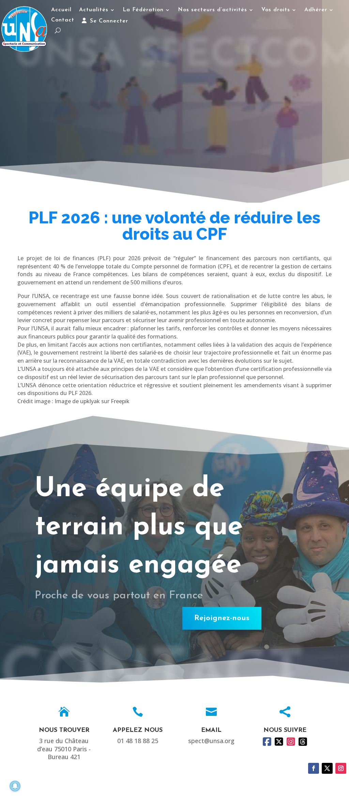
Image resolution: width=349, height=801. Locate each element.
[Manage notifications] (15, 786)
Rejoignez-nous (221, 618)
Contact (62, 20)
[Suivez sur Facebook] (313, 768)
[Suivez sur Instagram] (340, 768)
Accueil (61, 10)
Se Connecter (108, 21)
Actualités (93, 10)
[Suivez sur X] (327, 768)
